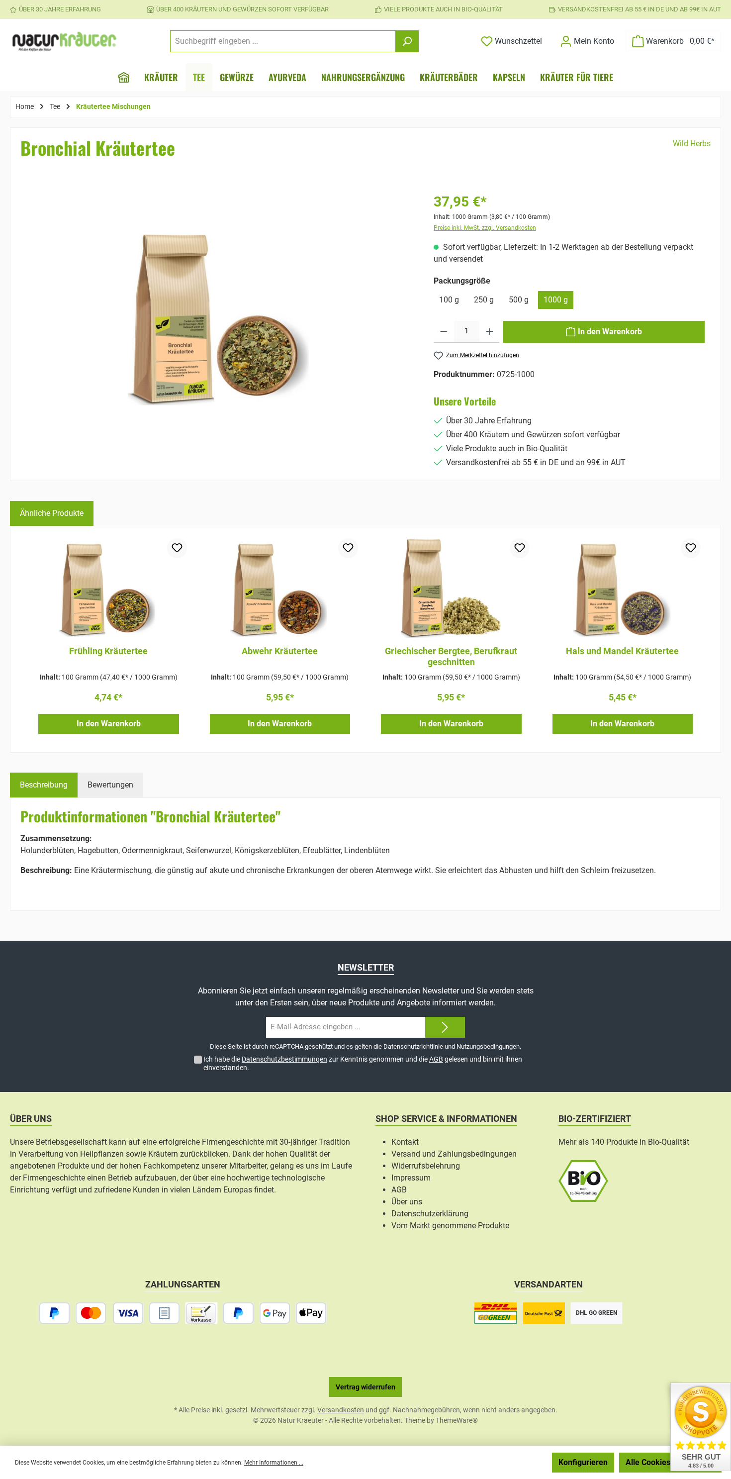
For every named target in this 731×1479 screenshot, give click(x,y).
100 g (449, 299)
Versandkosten (340, 1410)
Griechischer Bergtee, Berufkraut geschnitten (451, 656)
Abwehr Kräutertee (280, 651)
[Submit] (445, 1027)
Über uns (406, 1201)
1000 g (556, 299)
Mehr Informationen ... (273, 1462)
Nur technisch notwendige (494, 1462)
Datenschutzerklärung (429, 1213)
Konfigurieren (583, 1462)
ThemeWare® (457, 1420)
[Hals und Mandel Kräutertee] (623, 588)
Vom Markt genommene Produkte (450, 1225)
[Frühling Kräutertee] (108, 588)
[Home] (124, 77)
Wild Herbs (692, 143)
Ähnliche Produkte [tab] (52, 513)
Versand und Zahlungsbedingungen (454, 1154)
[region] (220, 331)
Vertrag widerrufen (365, 1387)
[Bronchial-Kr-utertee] (220, 316)
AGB (436, 1059)
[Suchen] (407, 41)
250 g (484, 299)
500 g (519, 299)
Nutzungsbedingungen (488, 1046)
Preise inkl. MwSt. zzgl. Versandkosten (485, 227)
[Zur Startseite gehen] (64, 41)
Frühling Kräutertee (108, 651)
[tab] (44, 785)
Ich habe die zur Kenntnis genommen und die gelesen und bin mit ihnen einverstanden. (362, 1063)
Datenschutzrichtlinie (413, 1046)
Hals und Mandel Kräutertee (622, 651)
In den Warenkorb (109, 723)
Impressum (411, 1178)
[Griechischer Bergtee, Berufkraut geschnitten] (451, 588)
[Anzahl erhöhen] (489, 332)
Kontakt (405, 1142)
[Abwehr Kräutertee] (280, 588)
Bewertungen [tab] (110, 784)
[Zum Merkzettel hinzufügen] (177, 548)
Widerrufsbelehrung (425, 1166)
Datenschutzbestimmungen (284, 1059)
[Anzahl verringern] (444, 332)
